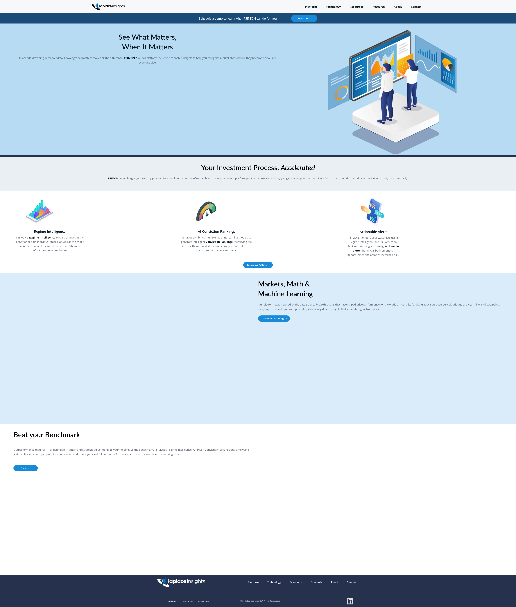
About (398, 6)
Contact (416, 6)
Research (378, 6)
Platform (311, 6)
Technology (333, 6)
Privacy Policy (203, 601)
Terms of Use (187, 601)
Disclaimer (172, 601)
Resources (356, 6)
